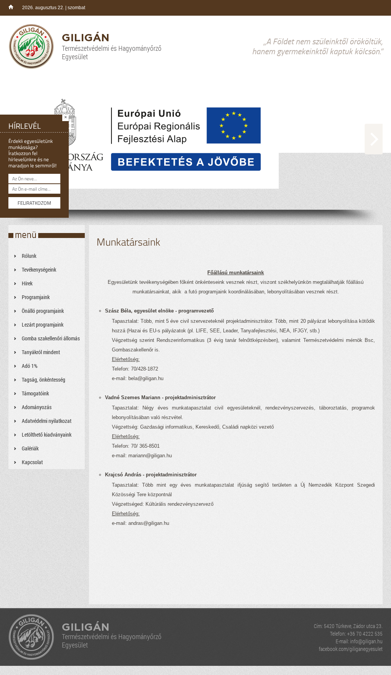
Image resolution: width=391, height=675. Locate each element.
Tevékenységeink (39, 269)
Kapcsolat (32, 462)
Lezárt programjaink (42, 324)
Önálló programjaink (43, 310)
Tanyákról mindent (41, 352)
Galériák (30, 448)
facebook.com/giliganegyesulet (351, 648)
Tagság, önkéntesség (43, 379)
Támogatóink (35, 393)
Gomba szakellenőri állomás (51, 338)
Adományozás (37, 407)
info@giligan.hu (366, 641)
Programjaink (36, 297)
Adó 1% (29, 365)
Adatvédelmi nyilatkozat (46, 420)
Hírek (27, 283)
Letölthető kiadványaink (46, 434)
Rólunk (29, 255)
